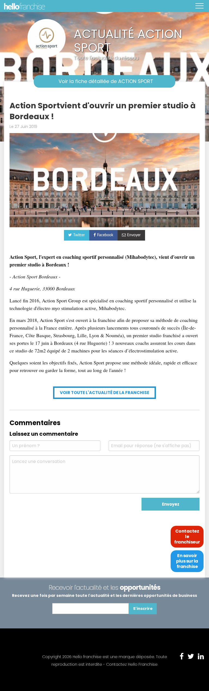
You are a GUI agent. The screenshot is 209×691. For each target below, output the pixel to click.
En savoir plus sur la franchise (187, 561)
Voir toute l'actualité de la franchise (104, 392)
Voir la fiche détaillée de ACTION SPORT (106, 81)
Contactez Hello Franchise (132, 664)
